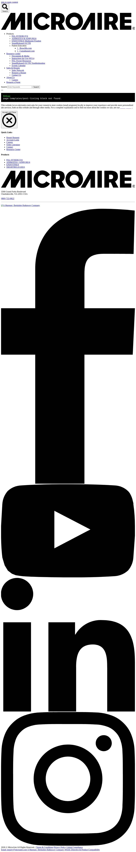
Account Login (12, 140)
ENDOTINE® (12, 165)
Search (5, 11)
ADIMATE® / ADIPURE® (18, 162)
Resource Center (13, 53)
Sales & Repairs (13, 68)
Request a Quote (13, 82)
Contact (9, 147)
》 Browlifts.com (24, 48)
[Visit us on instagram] (68, 845)
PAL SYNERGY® (20, 36)
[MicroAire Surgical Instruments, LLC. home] (68, 29)
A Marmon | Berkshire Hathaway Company (46, 850)
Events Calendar (19, 65)
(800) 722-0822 (7, 198)
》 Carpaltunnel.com (26, 51)
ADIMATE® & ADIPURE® (24, 38)
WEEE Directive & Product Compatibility (82, 850)
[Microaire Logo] (68, 187)
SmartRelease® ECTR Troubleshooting (28, 63)
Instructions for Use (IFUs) (23, 58)
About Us (10, 77)
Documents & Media (20, 56)
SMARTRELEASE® (15, 167)
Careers (15, 80)
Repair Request (12, 137)
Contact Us (16, 75)
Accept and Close (9, 112)
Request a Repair (19, 73)
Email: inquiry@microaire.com (14, 850)
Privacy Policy (60, 847)
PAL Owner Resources (21, 61)
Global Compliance (74, 847)
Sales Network (18, 70)
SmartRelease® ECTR (21, 43)
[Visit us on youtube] (68, 577)
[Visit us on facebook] (68, 483)
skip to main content (9, 2)
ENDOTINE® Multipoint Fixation (26, 41)
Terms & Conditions (44, 847)
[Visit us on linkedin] (68, 711)
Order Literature (13, 145)
